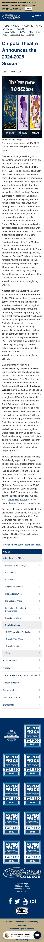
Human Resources (13, 593)
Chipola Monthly (13, 646)
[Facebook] (10, 901)
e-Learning (10, 579)
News (8, 653)
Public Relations (13, 30)
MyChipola (7, 9)
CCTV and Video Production (18, 632)
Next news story (33, 544)
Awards (6, 667)
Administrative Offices (13, 558)
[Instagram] (33, 901)
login (28, 9)
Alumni (5, 5)
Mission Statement (12, 697)
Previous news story (13, 544)
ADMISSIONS (10, 660)
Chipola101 (18, 9)
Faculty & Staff (29, 5)
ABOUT (6, 551)
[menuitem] (28, 9)
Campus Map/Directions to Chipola (20, 675)
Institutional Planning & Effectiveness (15, 609)
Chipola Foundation (14, 586)
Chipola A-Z (15, 5)
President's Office (13, 617)
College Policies (11, 682)
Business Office (12, 572)
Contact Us (8, 704)
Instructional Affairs (13, 600)
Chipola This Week (14, 639)
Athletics (31, 2)
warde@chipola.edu (18, 499)
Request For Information (14, 2)
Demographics (10, 690)
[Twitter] (17, 901)
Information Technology (15, 565)
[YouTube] (25, 901)
